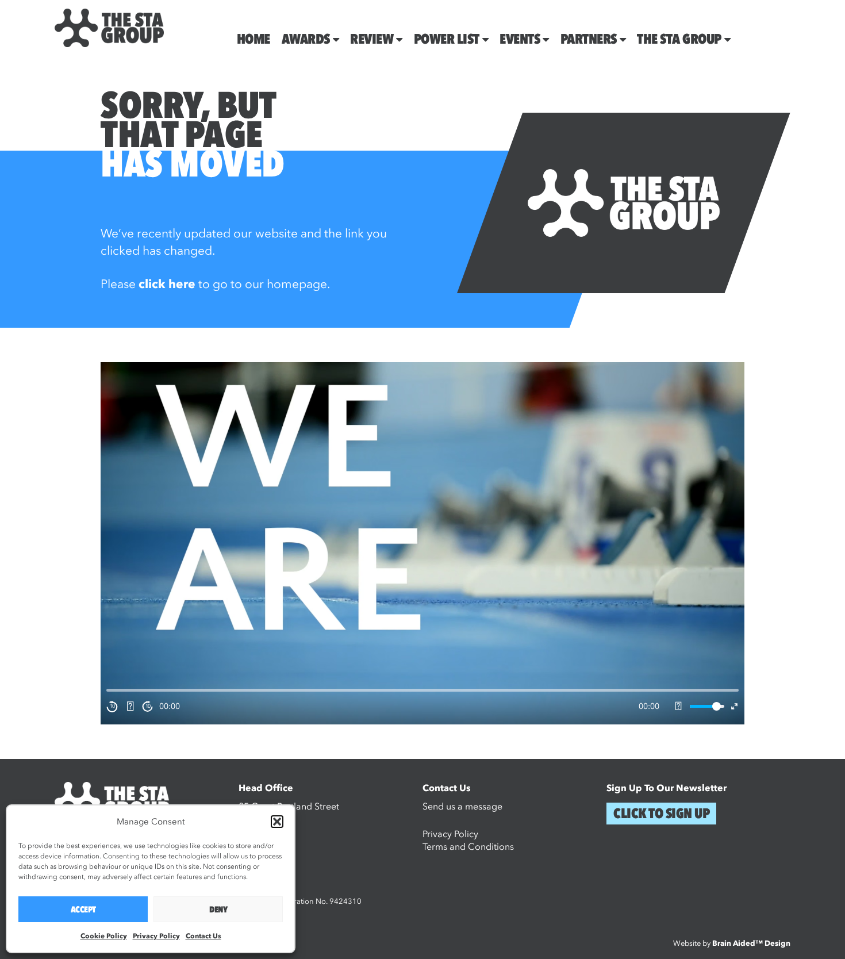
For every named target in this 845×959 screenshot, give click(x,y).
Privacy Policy (156, 936)
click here (167, 284)
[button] (277, 821)
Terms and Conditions (468, 847)
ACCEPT (83, 909)
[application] (422, 543)
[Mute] (678, 706)
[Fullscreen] (734, 706)
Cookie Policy (103, 936)
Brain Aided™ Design (751, 943)
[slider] (707, 706)
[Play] (130, 707)
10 (112, 706)
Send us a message (462, 806)
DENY (218, 909)
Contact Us (203, 936)
